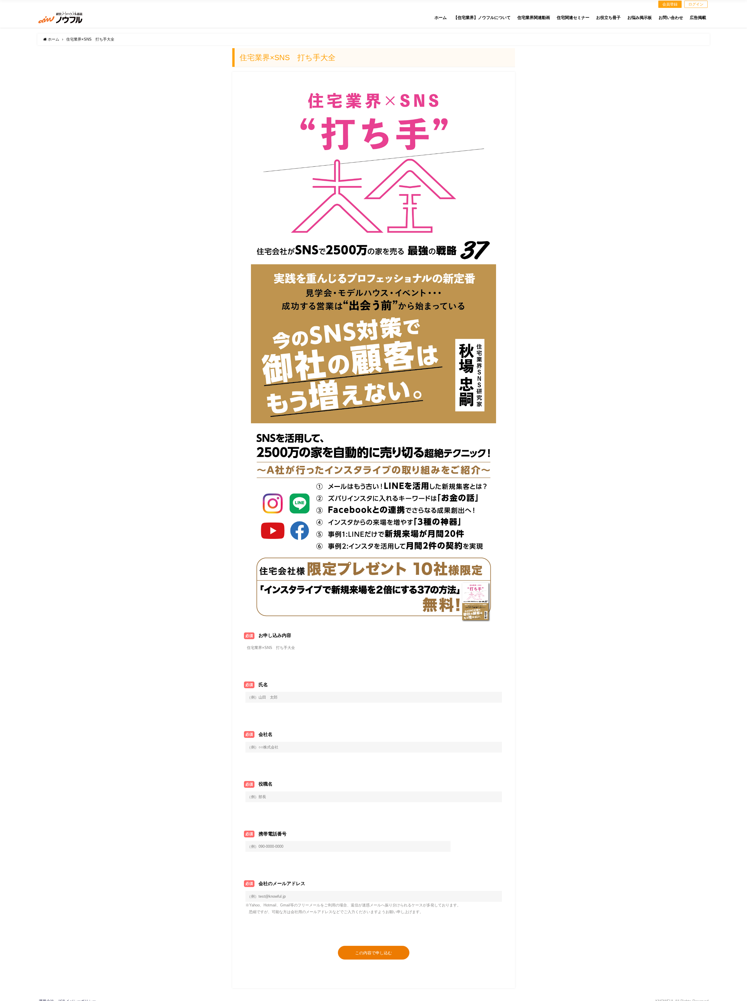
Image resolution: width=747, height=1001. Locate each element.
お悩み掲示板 (639, 17)
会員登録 (670, 4)
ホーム (440, 17)
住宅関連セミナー (573, 17)
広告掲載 (698, 17)
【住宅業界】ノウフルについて (482, 17)
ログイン (696, 4)
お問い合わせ (671, 17)
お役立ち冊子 (608, 17)
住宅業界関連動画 (533, 17)
